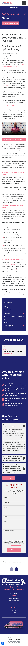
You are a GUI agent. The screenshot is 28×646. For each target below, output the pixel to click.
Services (14, 612)
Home (14, 610)
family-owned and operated (9, 264)
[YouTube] (17, 587)
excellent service (18, 270)
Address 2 (6, 521)
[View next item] (16, 361)
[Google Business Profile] (10, 587)
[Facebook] (15, 587)
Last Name (6, 502)
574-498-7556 (14, 7)
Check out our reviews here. (13, 452)
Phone (5, 507)
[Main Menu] (24, 3)
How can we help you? (9, 530)
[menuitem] (14, 306)
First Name (6, 497)
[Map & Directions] (14, 602)
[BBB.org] (12, 587)
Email (5, 511)
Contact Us (14, 614)
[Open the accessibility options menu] (2, 643)
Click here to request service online (12, 139)
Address (5, 516)
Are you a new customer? (10, 526)
